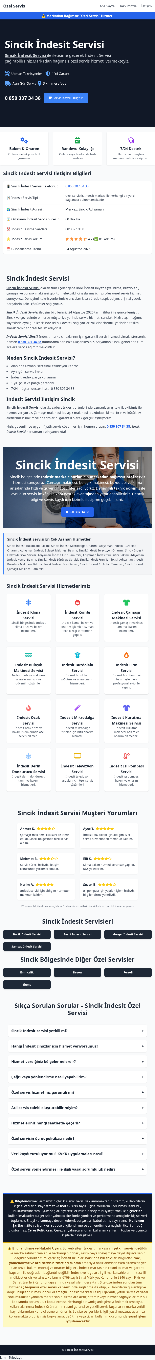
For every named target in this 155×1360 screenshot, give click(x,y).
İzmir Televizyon (12, 1357)
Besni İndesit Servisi (77, 934)
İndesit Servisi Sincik (22, 336)
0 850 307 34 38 (23, 98)
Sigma (27, 984)
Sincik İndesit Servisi (26, 55)
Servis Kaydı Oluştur (67, 98)
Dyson (77, 972)
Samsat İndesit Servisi (27, 946)
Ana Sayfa (107, 6)
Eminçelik (27, 972)
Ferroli (128, 972)
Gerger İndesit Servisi (128, 934)
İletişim (146, 6)
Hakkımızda (128, 6)
